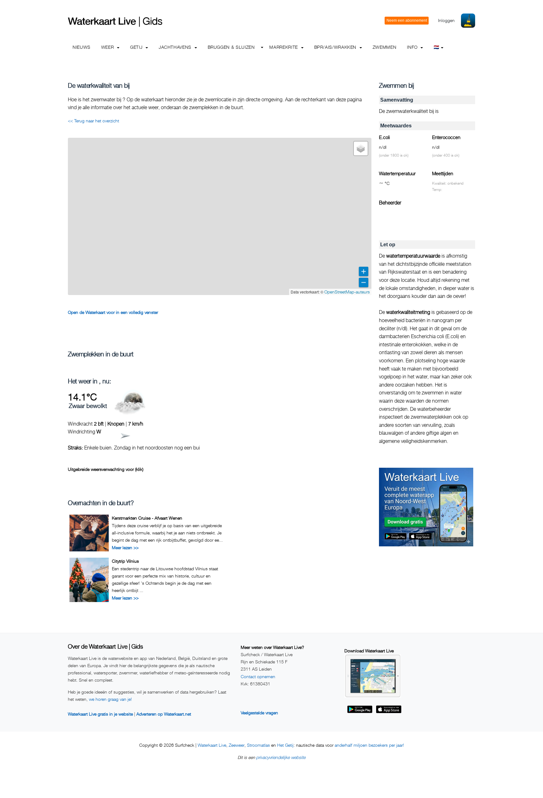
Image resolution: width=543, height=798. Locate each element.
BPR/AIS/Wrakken (336, 47)
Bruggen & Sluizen (231, 47)
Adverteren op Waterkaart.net (163, 714)
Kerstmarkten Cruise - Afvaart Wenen (147, 518)
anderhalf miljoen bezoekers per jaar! (369, 745)
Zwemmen (384, 47)
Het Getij (285, 745)
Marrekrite (284, 47)
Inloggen (446, 20)
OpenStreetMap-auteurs (347, 291)
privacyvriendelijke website (280, 757)
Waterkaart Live (212, 745)
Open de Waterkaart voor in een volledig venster (113, 312)
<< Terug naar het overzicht (93, 120)
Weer (108, 47)
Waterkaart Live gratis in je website (100, 714)
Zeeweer (236, 745)
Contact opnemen (258, 676)
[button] (361, 148)
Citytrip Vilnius (125, 561)
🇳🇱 (436, 47)
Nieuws (81, 47)
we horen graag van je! (110, 699)
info (413, 47)
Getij (137, 47)
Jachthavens (176, 47)
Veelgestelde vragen (259, 712)
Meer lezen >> (125, 547)
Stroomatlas (258, 745)
